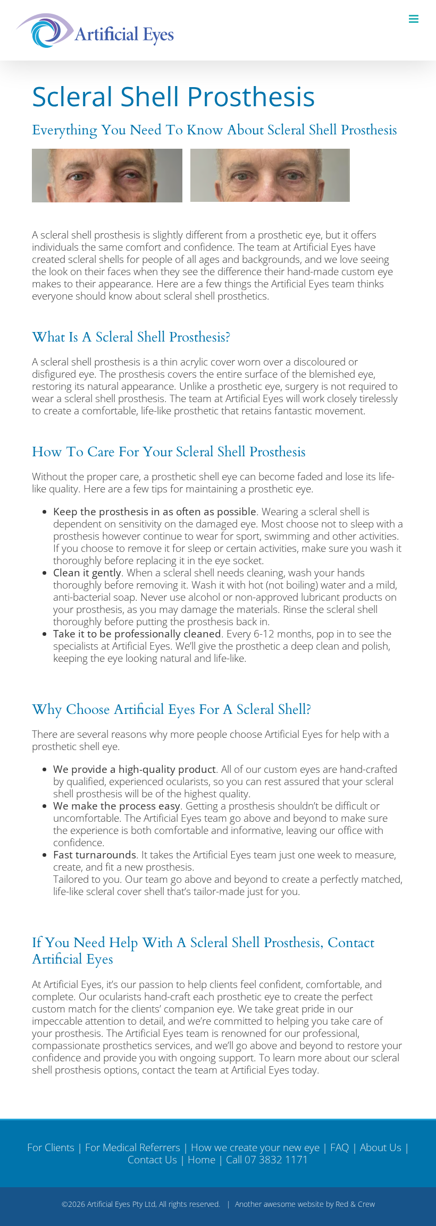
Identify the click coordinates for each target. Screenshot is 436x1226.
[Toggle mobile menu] (414, 18)
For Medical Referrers (132, 1147)
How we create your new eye (255, 1147)
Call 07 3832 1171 (267, 1160)
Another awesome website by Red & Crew (305, 1204)
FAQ (339, 1147)
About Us (380, 1147)
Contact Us (152, 1160)
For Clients (50, 1147)
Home (201, 1160)
